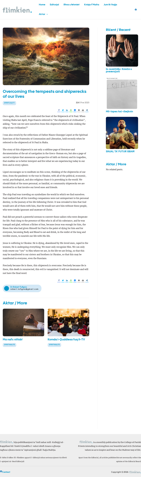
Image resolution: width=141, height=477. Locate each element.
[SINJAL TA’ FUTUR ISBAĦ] (122, 133)
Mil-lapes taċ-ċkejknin (119, 111)
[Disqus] (46, 390)
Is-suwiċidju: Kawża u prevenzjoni (119, 70)
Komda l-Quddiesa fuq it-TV (66, 339)
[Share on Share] (87, 110)
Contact (6, 472)
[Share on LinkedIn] (67, 110)
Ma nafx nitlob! (12, 339)
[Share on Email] (79, 110)
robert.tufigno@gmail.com (24, 289)
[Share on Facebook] (59, 110)
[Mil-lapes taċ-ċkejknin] (122, 93)
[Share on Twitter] (63, 110)
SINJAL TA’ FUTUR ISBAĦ (120, 151)
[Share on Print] (83, 110)
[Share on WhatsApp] (71, 110)
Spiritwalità (9, 345)
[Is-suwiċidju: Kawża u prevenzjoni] (122, 50)
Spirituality (9, 103)
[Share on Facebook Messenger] (75, 110)
